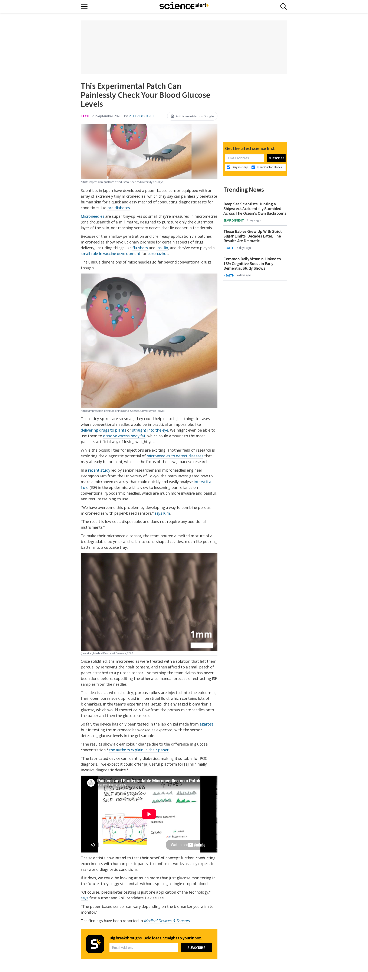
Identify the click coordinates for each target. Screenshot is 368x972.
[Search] (283, 6)
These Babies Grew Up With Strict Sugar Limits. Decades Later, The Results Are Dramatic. (252, 236)
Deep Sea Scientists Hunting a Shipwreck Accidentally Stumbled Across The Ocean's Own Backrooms (254, 209)
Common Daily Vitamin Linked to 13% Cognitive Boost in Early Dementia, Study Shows (252, 263)
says (84, 897)
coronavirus (158, 253)
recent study (99, 470)
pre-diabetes (118, 207)
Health (228, 248)
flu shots (140, 247)
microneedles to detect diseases (175, 455)
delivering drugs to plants (103, 430)
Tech (85, 116)
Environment (233, 220)
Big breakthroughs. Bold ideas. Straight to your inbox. (155, 938)
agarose (207, 724)
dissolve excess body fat (124, 435)
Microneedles (92, 216)
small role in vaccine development (110, 253)
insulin (162, 247)
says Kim (162, 513)
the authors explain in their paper (139, 749)
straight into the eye (150, 430)
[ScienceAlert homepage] (184, 6)
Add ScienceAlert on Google (195, 116)
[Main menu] (84, 6)
